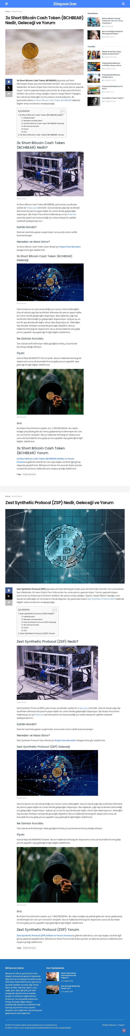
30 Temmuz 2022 (109, 101)
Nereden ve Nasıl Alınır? (33, 120)
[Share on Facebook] (8, 82)
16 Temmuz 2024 (109, 69)
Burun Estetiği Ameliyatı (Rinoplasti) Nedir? (112, 32)
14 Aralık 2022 (108, 37)
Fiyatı (26, 129)
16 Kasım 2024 (108, 92)
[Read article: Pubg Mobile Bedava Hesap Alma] (93, 78)
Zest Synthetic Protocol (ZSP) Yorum (37, 633)
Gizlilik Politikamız (109, 1025)
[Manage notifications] (124, 1030)
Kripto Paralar (17, 11)
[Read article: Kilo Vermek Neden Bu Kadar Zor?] (52, 989)
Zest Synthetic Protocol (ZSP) (101, 599)
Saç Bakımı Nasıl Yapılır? (113, 98)
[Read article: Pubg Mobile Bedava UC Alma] (93, 89)
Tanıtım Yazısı (18, 1028)
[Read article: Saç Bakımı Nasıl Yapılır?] (93, 101)
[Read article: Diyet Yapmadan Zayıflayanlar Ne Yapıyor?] (52, 976)
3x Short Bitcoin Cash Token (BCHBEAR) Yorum (42, 135)
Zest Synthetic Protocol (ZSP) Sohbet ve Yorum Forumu (44, 935)
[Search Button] (123, 4)
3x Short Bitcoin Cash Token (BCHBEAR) (52, 100)
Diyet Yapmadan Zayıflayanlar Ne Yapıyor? (68, 975)
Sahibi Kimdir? (29, 118)
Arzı (25, 132)
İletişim (122, 1025)
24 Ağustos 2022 (110, 57)
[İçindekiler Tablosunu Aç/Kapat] (61, 111)
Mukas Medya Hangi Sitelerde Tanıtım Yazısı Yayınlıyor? (112, 20)
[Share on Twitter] (8, 88)
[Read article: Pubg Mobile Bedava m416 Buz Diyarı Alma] (93, 66)
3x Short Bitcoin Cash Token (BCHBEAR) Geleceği (44, 123)
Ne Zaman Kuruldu (31, 126)
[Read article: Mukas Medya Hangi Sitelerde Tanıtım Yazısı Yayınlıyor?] (93, 22)
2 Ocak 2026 (108, 26)
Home (7, 11)
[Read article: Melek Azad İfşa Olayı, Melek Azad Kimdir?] (93, 55)
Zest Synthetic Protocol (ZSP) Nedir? (37, 613)
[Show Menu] (6, 4)
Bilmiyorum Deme (65, 4)
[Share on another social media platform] (8, 94)
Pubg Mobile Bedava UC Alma (112, 87)
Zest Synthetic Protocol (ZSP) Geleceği (40, 622)
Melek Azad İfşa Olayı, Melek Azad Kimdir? (111, 52)
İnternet (72, 214)
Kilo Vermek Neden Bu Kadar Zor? (70, 987)
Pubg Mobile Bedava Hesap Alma (111, 76)
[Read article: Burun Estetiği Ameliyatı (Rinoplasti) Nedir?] (93, 34)
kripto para (32, 207)
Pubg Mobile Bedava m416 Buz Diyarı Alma (111, 64)
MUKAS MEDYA (44, 1028)
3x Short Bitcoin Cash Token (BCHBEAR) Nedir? (41, 115)
